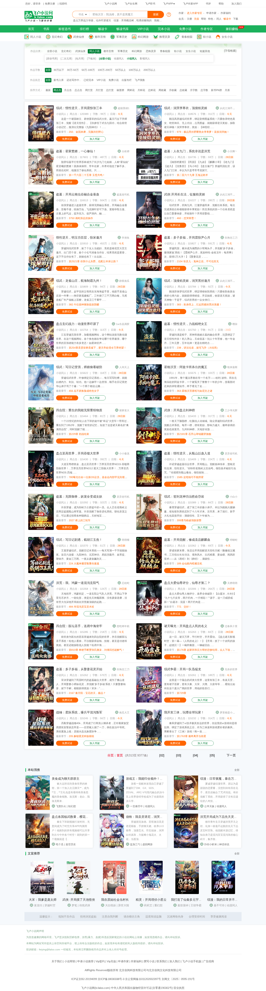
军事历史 (121, 36)
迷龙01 (38, 905)
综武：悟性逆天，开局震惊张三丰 (79, 108)
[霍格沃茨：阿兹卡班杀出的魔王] (149, 399)
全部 (48, 69)
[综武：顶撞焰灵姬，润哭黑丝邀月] (149, 313)
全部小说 (52, 51)
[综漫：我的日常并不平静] (223, 893)
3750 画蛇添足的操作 (81, 218)
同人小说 (35, 36)
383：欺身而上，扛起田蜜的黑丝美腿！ (199, 304)
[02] (161, 755)
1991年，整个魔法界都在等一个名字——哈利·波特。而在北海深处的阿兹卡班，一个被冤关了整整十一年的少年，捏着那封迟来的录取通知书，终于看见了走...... (200, 382)
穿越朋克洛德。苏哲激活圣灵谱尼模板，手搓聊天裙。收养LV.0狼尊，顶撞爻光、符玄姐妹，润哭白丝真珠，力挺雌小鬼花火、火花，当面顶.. (145, 830)
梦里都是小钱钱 (229, 712)
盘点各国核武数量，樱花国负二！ (75, 817)
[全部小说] (105, 58)
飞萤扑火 (61, 806)
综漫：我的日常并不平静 (224, 899)
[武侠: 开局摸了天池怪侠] (78, 893)
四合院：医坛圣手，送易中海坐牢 (79, 626)
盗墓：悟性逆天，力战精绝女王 (185, 324)
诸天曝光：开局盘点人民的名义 (185, 626)
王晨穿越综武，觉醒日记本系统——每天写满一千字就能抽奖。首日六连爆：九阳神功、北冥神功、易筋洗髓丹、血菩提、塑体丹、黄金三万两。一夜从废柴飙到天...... (91, 554)
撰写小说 (149, 961)
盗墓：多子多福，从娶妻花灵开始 (79, 669)
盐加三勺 (135, 844)
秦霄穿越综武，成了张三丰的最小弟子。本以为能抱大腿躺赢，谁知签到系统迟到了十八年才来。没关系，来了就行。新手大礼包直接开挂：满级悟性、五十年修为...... (199, 511)
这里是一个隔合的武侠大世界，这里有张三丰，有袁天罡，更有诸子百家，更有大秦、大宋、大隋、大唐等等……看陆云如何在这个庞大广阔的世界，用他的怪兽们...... (199, 684)
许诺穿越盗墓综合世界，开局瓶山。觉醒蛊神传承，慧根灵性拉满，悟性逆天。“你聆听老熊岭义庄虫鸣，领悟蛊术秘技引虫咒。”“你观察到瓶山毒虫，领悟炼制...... (200, 468)
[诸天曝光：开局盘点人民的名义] (149, 658)
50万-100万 (88, 69)
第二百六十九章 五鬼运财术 (192, 175)
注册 (189, 18)
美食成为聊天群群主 (65, 778)
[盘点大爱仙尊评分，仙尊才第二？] (149, 615)
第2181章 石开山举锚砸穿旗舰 (194, 434)
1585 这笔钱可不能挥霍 (190, 477)
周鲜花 (131, 90)
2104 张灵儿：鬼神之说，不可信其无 (198, 261)
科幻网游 (143, 36)
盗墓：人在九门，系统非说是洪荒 (187, 151)
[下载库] (91, 58)
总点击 (78, 90)
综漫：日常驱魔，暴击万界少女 (221, 778)
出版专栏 (127, 80)
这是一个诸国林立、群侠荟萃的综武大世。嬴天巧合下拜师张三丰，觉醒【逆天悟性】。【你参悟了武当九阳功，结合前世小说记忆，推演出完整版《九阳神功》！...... (91, 123)
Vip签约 (100, 961)
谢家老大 (124, 410)
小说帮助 (69, 961)
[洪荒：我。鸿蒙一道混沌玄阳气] (41, 615)
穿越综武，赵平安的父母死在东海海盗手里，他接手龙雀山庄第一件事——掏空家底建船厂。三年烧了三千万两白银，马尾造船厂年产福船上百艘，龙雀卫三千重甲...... (91, 295)
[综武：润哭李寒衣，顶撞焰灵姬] (149, 140)
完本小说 (164, 29)
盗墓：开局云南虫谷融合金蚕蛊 (77, 194)
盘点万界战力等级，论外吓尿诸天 (92, 20)
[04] (195, 755)
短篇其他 (205, 51)
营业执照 (179, 987)
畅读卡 (227, 18)
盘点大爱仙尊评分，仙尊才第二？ (187, 583)
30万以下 (59, 69)
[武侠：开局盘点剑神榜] (149, 442)
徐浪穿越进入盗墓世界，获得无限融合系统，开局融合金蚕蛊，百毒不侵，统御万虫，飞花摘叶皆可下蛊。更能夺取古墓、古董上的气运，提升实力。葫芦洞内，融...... (91, 209)
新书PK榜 (216, 90)
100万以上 (135, 69)
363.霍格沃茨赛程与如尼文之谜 (194, 390)
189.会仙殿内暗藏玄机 (189, 563)
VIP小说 (143, 29)
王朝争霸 (196, 905)
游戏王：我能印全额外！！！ (146, 778)
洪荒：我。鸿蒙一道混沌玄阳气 (77, 583)
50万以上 (120, 69)
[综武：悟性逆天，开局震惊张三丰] (41, 140)
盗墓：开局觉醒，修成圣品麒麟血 (187, 539)
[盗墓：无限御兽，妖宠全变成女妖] (41, 529)
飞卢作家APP (190, 3)
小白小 (233, 496)
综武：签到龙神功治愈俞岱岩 (184, 496)
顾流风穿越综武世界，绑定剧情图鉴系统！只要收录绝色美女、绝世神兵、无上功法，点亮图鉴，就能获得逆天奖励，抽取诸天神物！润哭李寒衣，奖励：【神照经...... (199, 123)
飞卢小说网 (110, 3)
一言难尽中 (136, 806)
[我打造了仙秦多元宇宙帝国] (187, 893)
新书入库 (59, 80)
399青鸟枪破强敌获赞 (189, 520)
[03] (178, 755)
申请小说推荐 (85, 961)
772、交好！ (184, 606)
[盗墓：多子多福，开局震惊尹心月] (149, 270)
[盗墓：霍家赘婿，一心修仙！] (41, 183)
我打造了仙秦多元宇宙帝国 (189, 899)
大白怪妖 (110, 905)
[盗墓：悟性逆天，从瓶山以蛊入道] (149, 485)
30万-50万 (73, 69)
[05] (212, 755)
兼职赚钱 (232, 29)
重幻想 (158, 905)
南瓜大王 (124, 712)
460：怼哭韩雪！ (186, 218)
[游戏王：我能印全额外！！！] (112, 809)
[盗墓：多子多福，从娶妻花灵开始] (41, 701)
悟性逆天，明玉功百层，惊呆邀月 (79, 237)
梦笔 (74, 905)
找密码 (63, 3)
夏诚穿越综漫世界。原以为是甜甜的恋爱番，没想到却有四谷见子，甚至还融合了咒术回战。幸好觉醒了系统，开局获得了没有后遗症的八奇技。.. (219, 792)
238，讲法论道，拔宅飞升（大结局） (198, 347)
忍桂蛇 (125, 583)
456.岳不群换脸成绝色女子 (84, 390)
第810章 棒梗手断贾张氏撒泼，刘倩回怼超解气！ (96, 649)
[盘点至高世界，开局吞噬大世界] (41, 485)
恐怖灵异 (151, 51)
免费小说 (185, 29)
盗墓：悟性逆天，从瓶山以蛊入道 (187, 453)
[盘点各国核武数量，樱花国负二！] (38, 847)
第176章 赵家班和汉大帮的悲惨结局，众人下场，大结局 (208, 649)
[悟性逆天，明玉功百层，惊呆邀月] (41, 270)
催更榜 (120, 90)
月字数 (194, 90)
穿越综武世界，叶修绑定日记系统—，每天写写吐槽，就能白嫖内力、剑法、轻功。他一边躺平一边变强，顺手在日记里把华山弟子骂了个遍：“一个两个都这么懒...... (91, 382)
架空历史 (71, 844)
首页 (31, 29)
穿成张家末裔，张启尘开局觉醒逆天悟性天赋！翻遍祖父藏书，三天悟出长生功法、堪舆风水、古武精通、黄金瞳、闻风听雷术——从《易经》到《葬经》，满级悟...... (199, 554)
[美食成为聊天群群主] (38, 809)
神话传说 (224, 844)
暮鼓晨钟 (183, 905)
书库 (46, 29)
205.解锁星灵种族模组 (81, 736)
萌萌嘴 (125, 539)
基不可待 (219, 905)
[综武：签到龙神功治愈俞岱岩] (149, 529)
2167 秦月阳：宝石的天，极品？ (87, 693)
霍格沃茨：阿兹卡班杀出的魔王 (185, 367)
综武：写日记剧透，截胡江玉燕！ (79, 539)
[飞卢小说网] (40, 20)
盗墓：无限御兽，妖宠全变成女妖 (79, 496)
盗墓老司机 (123, 194)
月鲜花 (141, 90)
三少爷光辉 (231, 410)
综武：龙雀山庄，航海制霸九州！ (79, 280)
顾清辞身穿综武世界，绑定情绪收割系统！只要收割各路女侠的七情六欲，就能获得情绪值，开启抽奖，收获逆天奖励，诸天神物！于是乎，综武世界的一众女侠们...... (199, 295)
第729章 (181, 693)
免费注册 (50, 3)
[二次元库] (66, 58)
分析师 (125, 151)
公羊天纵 (209, 806)
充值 (196, 18)
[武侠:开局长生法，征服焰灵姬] (149, 226)
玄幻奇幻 (57, 36)
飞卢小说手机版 (191, 961)
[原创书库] (52, 58)
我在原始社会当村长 (115, 899)
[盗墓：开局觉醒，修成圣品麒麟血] (149, 572)
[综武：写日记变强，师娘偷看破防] (41, 399)
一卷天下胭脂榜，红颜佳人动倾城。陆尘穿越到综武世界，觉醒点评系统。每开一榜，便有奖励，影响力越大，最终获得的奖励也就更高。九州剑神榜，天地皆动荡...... (199, 425)
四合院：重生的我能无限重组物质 (79, 410)
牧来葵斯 (232, 367)
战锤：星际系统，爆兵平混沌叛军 (79, 712)
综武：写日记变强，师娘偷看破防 (79, 367)
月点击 (68, 90)
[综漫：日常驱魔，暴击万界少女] (186, 809)
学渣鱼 (125, 237)
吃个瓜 (60, 844)
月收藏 (173, 90)
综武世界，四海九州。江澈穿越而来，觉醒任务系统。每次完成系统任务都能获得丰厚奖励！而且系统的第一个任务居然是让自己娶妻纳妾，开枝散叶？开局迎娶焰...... (199, 209)
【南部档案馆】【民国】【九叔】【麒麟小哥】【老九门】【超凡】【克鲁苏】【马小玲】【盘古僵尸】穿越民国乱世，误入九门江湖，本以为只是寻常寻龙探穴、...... (199, 166)
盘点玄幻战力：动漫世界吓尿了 (77, 324)
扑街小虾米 (210, 844)
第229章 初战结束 (79, 434)
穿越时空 (50, 905)
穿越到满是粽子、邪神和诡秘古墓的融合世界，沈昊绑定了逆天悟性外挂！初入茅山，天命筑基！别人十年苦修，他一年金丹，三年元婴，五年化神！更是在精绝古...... (199, 338)
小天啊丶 (232, 151)
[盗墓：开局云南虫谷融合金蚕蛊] (41, 226)
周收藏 (162, 90)
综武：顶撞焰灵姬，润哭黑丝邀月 (187, 280)
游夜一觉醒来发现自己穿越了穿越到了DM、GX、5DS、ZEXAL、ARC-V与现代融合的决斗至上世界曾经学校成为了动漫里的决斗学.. (145, 792)
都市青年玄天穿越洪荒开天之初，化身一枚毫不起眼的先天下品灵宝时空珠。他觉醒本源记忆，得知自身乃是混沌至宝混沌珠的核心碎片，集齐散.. (219, 830)
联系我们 (162, 961)
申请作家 (211, 13)
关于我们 (57, 961)
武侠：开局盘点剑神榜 (179, 410)
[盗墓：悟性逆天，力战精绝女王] (149, 356)
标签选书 (64, 29)
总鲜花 (152, 90)
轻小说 (207, 36)
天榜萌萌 (232, 583)
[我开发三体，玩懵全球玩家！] (149, 744)
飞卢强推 (140, 80)
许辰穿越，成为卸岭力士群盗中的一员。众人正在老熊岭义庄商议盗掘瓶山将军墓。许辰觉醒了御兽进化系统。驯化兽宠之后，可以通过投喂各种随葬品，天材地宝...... (91, 511)
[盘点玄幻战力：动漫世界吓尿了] (41, 356)
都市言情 (100, 36)
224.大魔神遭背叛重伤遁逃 (84, 563)
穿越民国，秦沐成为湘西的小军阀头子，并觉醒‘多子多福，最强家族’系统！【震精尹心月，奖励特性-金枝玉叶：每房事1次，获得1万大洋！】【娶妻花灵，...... (200, 252)
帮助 (221, 3)
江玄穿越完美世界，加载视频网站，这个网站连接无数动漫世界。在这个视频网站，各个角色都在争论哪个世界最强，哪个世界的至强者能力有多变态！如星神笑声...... (91, 338)
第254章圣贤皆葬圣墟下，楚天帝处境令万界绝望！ (97, 347)
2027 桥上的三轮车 (79, 520)
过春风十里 (231, 626)
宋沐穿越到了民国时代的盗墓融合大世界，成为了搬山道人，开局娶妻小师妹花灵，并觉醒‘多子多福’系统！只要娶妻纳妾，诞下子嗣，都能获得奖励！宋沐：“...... (91, 684)
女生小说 (227, 36)
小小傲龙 (124, 453)
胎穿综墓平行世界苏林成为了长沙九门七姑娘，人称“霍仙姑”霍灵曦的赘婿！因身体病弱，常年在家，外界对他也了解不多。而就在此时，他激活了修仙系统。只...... (92, 166)
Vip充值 (111, 961)
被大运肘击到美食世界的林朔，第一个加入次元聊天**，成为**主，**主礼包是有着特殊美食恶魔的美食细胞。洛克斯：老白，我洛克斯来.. (71, 792)
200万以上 (149, 69)
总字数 (204, 90)
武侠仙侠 (78, 36)
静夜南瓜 (124, 280)
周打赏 (89, 90)
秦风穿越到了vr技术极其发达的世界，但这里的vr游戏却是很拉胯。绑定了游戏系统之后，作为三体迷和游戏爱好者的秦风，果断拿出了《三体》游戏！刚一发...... (200, 727)
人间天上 (124, 367)
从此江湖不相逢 (229, 108)
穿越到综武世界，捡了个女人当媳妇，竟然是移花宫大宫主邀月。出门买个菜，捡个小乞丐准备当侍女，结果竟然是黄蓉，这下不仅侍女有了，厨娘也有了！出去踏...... (91, 252)
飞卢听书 (150, 3)
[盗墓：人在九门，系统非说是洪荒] (149, 183)
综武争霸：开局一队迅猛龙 (182, 669)
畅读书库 (122, 29)
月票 (227, 90)
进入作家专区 (194, 13)
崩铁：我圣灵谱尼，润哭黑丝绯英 (149, 817)
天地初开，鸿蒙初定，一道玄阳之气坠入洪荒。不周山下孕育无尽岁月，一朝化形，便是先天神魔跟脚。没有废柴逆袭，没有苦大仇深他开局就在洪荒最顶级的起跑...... (91, 597)
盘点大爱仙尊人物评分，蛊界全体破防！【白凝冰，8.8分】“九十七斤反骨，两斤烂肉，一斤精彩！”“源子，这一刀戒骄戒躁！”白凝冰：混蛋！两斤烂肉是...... (200, 597)
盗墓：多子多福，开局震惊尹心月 (187, 237)
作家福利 (226, 13)
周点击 (57, 90)
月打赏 (99, 90)
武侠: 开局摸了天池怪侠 (78, 899)
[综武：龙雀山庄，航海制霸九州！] (41, 313)
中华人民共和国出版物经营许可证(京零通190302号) (142, 987)
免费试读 (67, 138)
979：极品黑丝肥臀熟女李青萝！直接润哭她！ (203, 131)
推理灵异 (164, 36)
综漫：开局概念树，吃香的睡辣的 (133, 20)
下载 (235, 18)
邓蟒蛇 (233, 539)
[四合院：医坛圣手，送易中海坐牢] (41, 658)
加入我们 (236, 3)
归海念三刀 (231, 237)
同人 (218, 18)
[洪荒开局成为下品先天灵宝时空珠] (186, 847)
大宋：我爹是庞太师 (42, 899)
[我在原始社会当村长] (114, 893)
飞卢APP (168, 3)
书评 (208, 3)
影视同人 (145, 58)
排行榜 (84, 29)
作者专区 (206, 29)
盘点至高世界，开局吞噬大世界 (77, 453)
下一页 (231, 755)
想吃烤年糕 (123, 626)
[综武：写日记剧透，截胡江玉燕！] (41, 572)
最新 (48, 90)
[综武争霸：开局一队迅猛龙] (149, 701)
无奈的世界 (231, 669)
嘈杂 (234, 324)
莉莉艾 (148, 905)
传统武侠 (84, 905)
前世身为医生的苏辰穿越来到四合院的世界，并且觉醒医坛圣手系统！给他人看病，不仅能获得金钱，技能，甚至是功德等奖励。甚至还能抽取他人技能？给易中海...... (91, 641)
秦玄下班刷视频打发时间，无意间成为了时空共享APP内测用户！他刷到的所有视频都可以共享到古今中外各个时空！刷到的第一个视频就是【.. (71, 830)
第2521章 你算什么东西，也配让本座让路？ (93, 261)
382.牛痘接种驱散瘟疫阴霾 (84, 304)
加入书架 (95, 138)
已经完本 (89, 80)
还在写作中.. (74, 80)
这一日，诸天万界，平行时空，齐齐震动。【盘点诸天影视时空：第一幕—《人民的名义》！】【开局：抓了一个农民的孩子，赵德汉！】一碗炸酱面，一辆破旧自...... (199, 641)
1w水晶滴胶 (122, 324)
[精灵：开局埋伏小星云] (151, 893)
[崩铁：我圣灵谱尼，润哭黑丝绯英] (112, 847)
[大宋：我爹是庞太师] (42, 893)
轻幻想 (72, 806)
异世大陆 (123, 905)
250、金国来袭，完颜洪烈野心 (86, 131)
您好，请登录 (33, 3)
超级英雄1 (123, 108)
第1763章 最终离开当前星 (191, 736)
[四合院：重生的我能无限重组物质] (41, 442)
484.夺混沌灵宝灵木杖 (81, 606)
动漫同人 (119, 58)
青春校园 (186, 36)
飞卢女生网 (131, 3)
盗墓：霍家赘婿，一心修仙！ (76, 151)
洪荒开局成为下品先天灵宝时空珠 (223, 817)
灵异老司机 (231, 453)
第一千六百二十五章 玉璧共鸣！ (87, 175)
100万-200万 (105, 69)
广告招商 (208, 961)
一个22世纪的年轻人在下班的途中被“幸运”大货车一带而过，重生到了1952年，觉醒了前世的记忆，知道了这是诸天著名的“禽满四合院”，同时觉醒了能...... (92, 425)
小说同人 (132, 58)
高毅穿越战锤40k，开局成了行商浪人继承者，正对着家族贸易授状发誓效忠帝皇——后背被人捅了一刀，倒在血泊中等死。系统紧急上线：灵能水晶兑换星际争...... (92, 727)
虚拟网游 (147, 844)
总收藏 (183, 90)
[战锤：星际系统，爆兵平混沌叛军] (41, 744)
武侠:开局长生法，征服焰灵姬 (184, 194)
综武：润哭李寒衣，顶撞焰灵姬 (185, 108)
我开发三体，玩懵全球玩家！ (184, 712)
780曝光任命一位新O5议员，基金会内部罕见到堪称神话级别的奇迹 (107, 477)
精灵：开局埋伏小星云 (151, 899)
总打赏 (110, 90)
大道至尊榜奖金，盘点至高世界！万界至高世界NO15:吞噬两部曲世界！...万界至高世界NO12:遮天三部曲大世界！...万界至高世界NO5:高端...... (92, 468)
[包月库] (79, 58)
